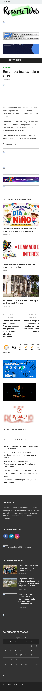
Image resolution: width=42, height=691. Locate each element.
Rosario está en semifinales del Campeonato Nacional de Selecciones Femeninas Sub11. (19, 464)
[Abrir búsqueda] (36, 60)
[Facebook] (34, 2)
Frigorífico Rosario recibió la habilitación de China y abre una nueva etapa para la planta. (20, 455)
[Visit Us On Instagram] (17, 538)
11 (11, 655)
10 (5, 655)
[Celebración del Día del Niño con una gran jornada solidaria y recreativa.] (21, 215)
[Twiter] (38, 2)
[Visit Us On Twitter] (11, 538)
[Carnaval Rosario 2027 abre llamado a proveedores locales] (21, 251)
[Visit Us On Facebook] (6, 538)
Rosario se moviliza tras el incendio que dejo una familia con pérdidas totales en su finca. (21, 473)
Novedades (7, 68)
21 (26, 660)
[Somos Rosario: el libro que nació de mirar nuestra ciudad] (10, 566)
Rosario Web (20, 685)
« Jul (5, 675)
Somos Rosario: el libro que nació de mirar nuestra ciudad (28, 568)
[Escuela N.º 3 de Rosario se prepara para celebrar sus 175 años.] (21, 287)
